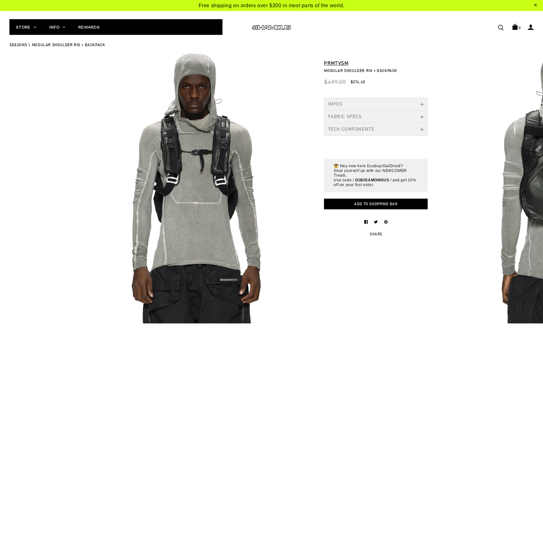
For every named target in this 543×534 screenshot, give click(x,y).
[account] (531, 27)
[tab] (376, 104)
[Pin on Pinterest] (386, 221)
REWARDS (89, 27)
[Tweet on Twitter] (376, 221)
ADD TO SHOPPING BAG (376, 204)
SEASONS (18, 45)
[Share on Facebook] (366, 221)
